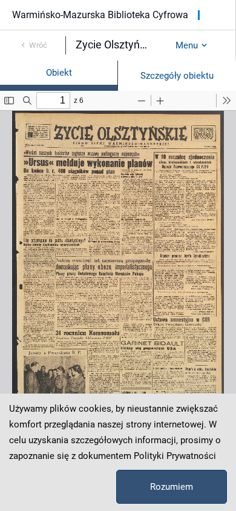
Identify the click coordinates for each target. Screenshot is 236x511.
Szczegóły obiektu (177, 75)
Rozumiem (171, 486)
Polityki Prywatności (175, 455)
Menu (186, 45)
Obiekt (59, 72)
